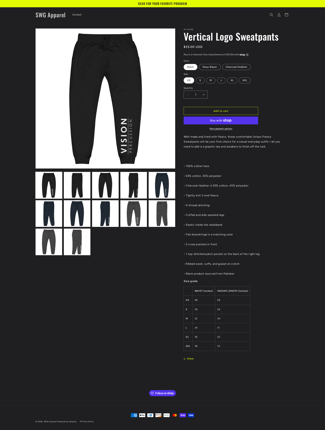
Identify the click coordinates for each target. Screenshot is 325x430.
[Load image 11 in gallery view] (49, 242)
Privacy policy (87, 421)
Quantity (188, 88)
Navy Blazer (210, 67)
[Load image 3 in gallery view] (105, 185)
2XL (245, 80)
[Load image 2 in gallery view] (77, 185)
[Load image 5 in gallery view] (162, 185)
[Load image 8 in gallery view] (105, 213)
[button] (271, 14)
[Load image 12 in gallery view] (77, 242)
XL (232, 80)
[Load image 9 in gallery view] (133, 213)
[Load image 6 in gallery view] (49, 213)
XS (189, 80)
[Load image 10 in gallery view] (162, 213)
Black (190, 67)
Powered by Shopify (67, 421)
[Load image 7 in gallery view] (77, 213)
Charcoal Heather (236, 67)
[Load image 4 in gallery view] (133, 185)
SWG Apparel (50, 421)
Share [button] (190, 358)
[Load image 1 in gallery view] (49, 185)
